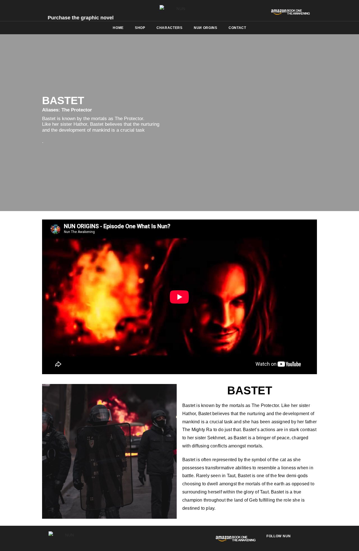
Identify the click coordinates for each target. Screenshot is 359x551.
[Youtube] (300, 540)
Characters (170, 28)
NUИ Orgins (205, 28)
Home (118, 28)
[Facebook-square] (268, 540)
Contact (237, 28)
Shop (140, 28)
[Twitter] (279, 540)
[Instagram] (290, 540)
